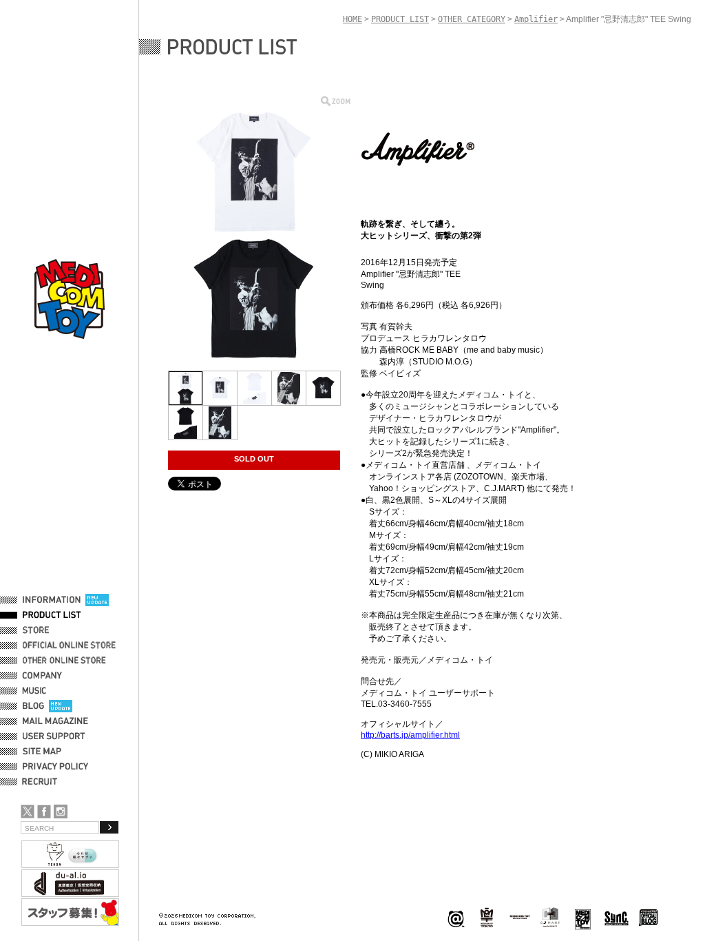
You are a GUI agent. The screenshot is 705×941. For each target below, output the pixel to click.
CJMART (550, 917)
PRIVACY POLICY (55, 767)
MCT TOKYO (520, 917)
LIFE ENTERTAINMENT (582, 918)
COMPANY (42, 676)
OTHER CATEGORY (471, 19)
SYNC (616, 918)
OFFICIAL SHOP (53, 630)
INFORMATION (52, 600)
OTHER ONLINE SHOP (65, 660)
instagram (60, 811)
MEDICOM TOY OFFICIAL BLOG (648, 918)
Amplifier (536, 19)
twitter (27, 811)
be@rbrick (455, 918)
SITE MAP (42, 751)
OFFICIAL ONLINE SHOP (70, 645)
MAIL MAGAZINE (55, 721)
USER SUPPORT (54, 736)
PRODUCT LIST (52, 615)
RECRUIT (42, 782)
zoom (335, 101)
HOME (352, 19)
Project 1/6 (486, 918)
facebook (44, 811)
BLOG (33, 706)
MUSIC (36, 691)
